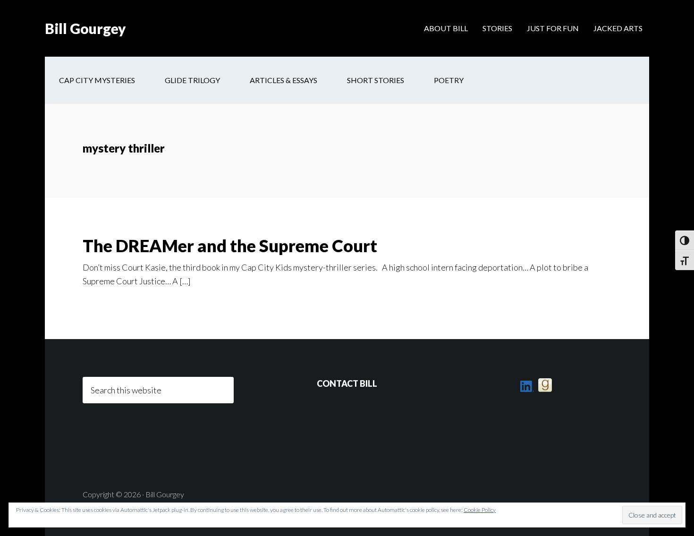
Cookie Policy (480, 509)
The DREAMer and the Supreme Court (230, 245)
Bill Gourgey (85, 28)
